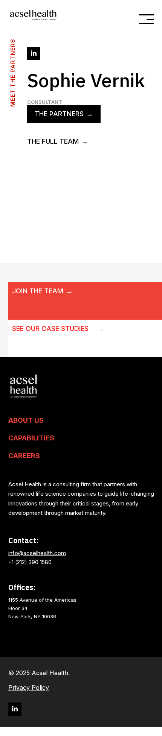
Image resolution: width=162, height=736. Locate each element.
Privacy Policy (28, 687)
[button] (143, 19)
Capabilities (31, 438)
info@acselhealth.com (37, 553)
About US (26, 420)
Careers (24, 455)
